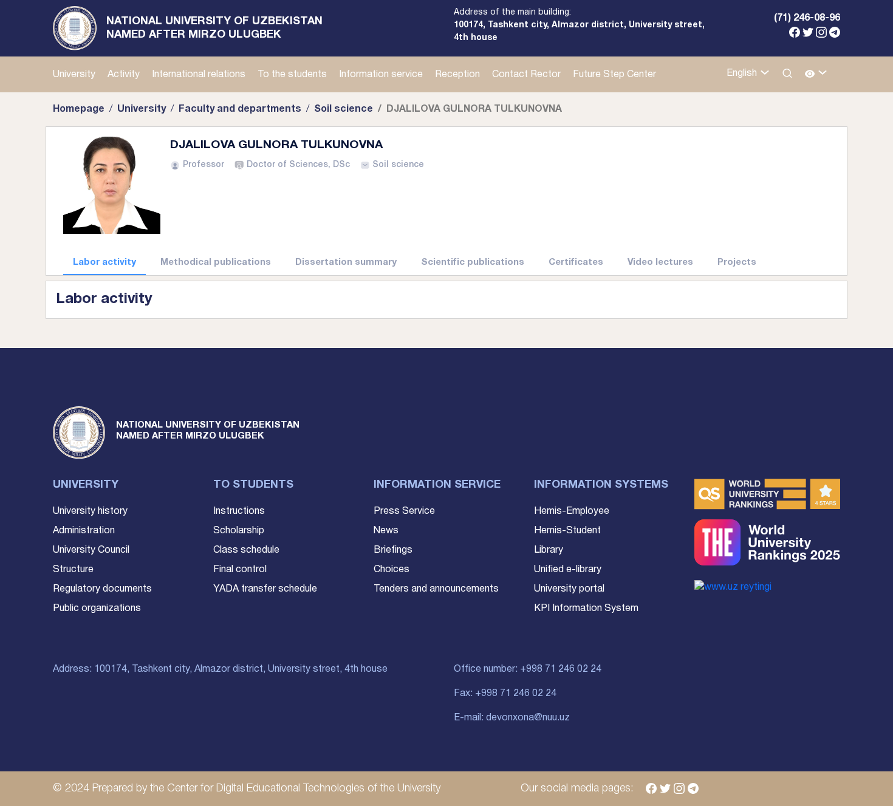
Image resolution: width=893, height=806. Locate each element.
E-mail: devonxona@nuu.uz (512, 718)
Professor (203, 165)
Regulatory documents (102, 589)
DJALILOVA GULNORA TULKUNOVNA (276, 145)
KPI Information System (586, 608)
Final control (240, 569)
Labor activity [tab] (104, 262)
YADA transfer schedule (265, 589)
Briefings (393, 550)
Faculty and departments (240, 109)
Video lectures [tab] (660, 262)
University (74, 74)
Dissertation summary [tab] (346, 262)
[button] (816, 74)
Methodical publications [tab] (215, 262)
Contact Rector (526, 74)
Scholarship (238, 531)
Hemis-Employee (571, 511)
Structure (73, 569)
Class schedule (246, 550)
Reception (457, 74)
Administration (84, 531)
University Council (91, 550)
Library (548, 550)
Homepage (78, 109)
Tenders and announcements (436, 589)
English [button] (743, 73)
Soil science (343, 109)
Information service (381, 74)
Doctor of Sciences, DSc (298, 165)
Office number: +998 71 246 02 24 (527, 669)
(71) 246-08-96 (807, 18)
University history (90, 511)
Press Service (404, 511)
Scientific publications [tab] (472, 262)
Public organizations (97, 608)
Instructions (239, 511)
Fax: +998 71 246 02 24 (505, 693)
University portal (569, 589)
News (386, 531)
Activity (124, 74)
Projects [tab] (736, 262)
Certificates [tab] (576, 262)
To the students (292, 74)
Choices (391, 569)
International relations (198, 74)
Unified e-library (567, 569)
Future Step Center (614, 74)
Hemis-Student (567, 531)
